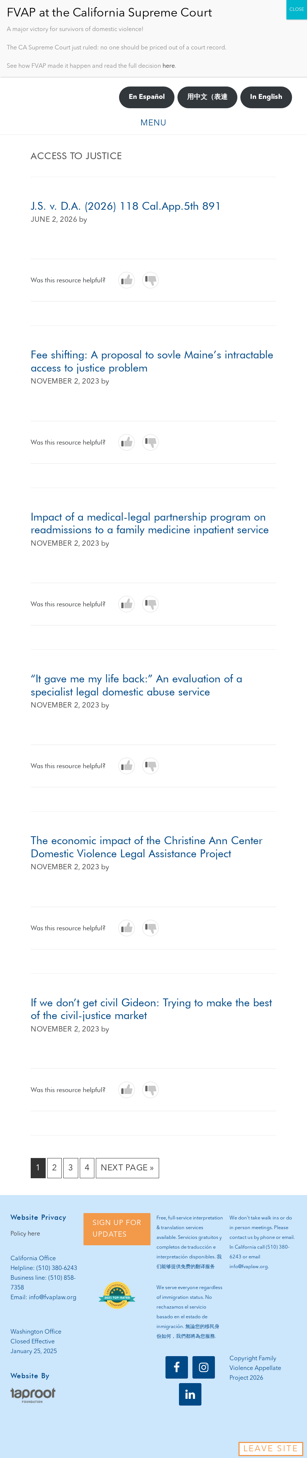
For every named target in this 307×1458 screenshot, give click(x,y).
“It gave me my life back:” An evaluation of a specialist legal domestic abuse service (136, 685)
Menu (153, 123)
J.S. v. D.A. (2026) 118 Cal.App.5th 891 (126, 205)
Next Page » (127, 1171)
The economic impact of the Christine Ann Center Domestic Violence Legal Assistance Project (146, 847)
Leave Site (270, 1449)
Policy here (25, 1234)
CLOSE (296, 9)
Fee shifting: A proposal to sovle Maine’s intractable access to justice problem (152, 361)
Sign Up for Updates (117, 1229)
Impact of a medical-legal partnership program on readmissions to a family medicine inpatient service (150, 523)
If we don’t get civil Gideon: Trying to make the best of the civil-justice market (151, 1009)
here (168, 66)
